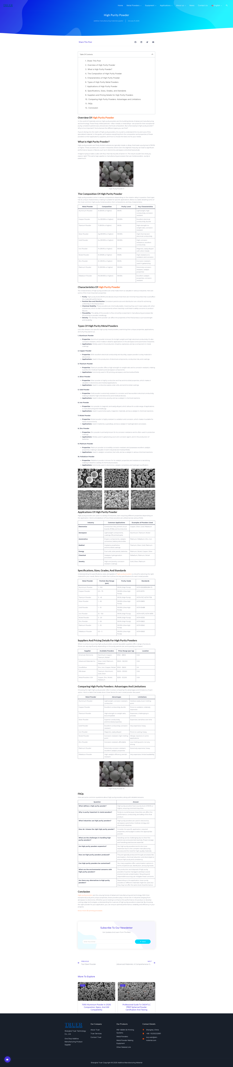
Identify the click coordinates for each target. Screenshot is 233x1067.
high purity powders (124, 574)
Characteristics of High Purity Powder (103, 78)
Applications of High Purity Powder (102, 86)
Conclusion (93, 108)
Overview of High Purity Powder (101, 65)
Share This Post (94, 61)
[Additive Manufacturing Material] (8, 5)
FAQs (90, 104)
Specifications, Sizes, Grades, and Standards (107, 91)
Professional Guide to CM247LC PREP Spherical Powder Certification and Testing (137, 1007)
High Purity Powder (103, 117)
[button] (227, 5)
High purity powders (85, 895)
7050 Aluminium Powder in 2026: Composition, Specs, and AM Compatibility (96, 1007)
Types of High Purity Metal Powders (102, 82)
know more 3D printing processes (90, 911)
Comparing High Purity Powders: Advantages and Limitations (114, 99)
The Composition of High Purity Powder (105, 74)
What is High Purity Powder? (100, 69)
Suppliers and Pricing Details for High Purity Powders (110, 95)
